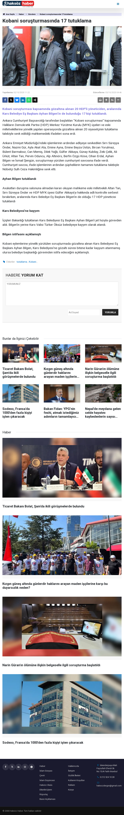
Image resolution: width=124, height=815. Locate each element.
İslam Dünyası (46, 771)
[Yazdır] (100, 100)
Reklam (71, 785)
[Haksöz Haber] (18, 3)
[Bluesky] (17, 100)
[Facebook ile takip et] (5, 767)
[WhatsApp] (28, 100)
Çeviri (42, 775)
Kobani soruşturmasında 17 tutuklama (56, 14)
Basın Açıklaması (47, 799)
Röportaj (44, 794)
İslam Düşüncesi (47, 780)
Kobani (32, 261)
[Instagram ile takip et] (25, 767)
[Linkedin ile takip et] (18, 767)
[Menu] (118, 3)
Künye (71, 789)
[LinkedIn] (23, 100)
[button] (106, 100)
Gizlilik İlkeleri (74, 775)
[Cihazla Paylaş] (34, 100)
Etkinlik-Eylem (46, 789)
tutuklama (22, 261)
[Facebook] (5, 100)
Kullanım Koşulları (76, 780)
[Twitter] (11, 100)
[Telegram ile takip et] (31, 767)
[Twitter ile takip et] (12, 767)
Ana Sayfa (10, 14)
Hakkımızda (73, 766)
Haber (21, 14)
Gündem (32, 14)
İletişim (71, 771)
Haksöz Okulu (46, 785)
